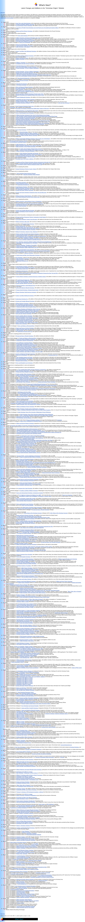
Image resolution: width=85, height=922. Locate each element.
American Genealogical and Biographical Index (20, 838)
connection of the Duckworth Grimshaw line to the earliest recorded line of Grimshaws (37, 388)
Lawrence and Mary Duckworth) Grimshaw (25, 840)
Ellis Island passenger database (34, 834)
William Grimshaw (20, 881)
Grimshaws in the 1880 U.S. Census (24, 823)
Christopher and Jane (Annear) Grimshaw (25, 63)
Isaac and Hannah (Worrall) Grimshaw (25, 499)
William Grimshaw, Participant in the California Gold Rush (28, 145)
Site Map (62, 757)
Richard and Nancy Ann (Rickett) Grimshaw (26, 541)
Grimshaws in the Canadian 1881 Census (25, 777)
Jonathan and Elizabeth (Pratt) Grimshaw (25, 827)
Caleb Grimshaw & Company (22, 643)
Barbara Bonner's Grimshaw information (25, 535)
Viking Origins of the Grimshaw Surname (33, 513)
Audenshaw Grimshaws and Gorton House (26, 442)
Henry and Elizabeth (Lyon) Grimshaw (24, 316)
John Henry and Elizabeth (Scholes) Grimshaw (26, 67)
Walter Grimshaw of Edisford (23, 540)
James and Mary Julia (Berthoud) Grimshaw (26, 611)
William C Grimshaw (20, 62)
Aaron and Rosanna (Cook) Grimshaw (24, 759)
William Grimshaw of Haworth (23, 398)
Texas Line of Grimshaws (24, 42)
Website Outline (20, 903)
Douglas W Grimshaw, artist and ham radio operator (27, 228)
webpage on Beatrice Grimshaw (26, 237)
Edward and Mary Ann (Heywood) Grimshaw (25, 117)
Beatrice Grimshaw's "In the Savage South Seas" (27, 318)
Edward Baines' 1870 (25, 436)
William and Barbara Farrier (22, 58)
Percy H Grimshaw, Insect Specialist (26, 393)
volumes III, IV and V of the (32, 435)
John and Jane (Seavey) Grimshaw (23, 313)
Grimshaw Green (24, 730)
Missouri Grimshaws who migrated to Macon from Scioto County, (30, 95)
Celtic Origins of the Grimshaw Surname (59, 513)
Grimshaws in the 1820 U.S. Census (25, 683)
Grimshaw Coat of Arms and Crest (24, 895)
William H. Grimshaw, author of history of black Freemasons (29, 775)
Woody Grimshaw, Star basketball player (29, 394)
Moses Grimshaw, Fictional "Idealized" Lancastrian (27, 900)
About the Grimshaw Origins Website (31, 174)
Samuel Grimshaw (20, 700)
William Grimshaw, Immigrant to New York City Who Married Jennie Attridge (33, 115)
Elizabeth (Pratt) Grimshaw (28, 223)
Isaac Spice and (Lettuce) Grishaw (24, 572)
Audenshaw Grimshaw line (23, 184)
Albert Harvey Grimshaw (26, 568)
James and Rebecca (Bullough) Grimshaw (25, 118)
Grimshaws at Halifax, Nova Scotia (31, 473)
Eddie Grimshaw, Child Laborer (23, 46)
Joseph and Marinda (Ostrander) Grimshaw (25, 353)
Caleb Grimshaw (19, 330)
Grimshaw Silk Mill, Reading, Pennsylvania (26, 633)
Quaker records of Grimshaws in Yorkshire (25, 628)
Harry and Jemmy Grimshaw (22, 258)
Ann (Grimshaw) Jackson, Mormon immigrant (26, 156)
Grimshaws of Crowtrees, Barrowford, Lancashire (29, 817)
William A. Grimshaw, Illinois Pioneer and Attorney (28, 667)
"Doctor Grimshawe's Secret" (17, 662)
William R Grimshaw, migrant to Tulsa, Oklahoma (26, 231)
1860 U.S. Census (20, 721)
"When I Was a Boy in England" (23, 785)
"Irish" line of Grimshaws (23, 282)
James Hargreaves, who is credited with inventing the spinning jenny (31, 236)
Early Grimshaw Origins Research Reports (26, 173)
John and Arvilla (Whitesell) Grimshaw (24, 41)
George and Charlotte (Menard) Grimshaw (25, 210)
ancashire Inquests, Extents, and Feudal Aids (33, 438)
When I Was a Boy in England (74, 591)
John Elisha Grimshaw (21, 182)
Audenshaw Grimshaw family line (24, 331)
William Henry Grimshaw (21, 323)
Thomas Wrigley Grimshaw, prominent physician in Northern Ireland (31, 276)
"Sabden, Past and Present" (22, 380)
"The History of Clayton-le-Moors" (24, 533)
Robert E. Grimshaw (20, 740)
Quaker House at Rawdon (23, 582)
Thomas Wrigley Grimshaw (22, 561)
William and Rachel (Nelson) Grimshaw (25, 423)
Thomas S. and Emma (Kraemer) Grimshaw (26, 732)
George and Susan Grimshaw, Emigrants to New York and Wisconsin (31, 192)
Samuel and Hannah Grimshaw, (29, 570)
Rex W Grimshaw (20, 251)
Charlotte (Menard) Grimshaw (22, 812)
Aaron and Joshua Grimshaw (26, 622)
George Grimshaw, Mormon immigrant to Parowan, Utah (32, 163)
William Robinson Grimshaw (22, 303)
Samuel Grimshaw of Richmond (27, 480)
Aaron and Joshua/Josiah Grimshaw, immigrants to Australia (29, 492)
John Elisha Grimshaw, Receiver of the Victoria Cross (27, 197)
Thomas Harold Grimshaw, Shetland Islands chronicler (29, 452)
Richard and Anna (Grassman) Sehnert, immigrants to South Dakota (31, 217)
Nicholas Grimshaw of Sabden (23, 634)
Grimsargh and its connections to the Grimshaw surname (28, 433)
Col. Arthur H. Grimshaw (23, 718)
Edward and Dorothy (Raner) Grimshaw (46, 381)
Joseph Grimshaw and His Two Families (26, 839)
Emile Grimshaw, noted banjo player (24, 485)
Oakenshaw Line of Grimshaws (19, 868)
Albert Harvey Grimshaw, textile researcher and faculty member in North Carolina (34, 546)
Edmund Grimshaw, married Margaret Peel (25, 285)
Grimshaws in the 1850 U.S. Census (25, 678)
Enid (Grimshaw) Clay (21, 65)
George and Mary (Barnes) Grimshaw (24, 283)
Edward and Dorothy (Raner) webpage (18, 584)
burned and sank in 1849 (45, 724)
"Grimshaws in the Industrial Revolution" (25, 890)
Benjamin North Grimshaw (22, 360)
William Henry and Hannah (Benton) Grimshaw (26, 73)
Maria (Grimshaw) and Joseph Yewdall (24, 607)
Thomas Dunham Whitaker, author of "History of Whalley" (29, 430)
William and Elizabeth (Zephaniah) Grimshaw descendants (44, 385)
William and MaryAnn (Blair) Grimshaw (25, 551)
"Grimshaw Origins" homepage (27, 443)
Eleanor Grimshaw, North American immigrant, (26, 292)
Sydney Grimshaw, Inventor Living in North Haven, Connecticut (30, 408)
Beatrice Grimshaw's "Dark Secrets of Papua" (26, 450)
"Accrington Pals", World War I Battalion (31, 532)
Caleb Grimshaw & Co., (21, 144)
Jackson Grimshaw (20, 666)
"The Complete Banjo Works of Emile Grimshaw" (27, 429)
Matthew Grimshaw (20, 59)
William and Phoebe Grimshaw (23, 675)
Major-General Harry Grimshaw (27, 378)
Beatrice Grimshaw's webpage (18, 652)
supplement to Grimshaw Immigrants (19, 807)
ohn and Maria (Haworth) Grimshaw (30, 576)
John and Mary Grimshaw (22, 816)
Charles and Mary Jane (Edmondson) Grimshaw (30, 520)
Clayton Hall (18, 446)
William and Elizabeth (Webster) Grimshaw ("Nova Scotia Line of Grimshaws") (33, 138)
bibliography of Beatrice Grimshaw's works (30, 653)
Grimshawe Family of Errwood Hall (25, 786)
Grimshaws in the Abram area (22, 448)
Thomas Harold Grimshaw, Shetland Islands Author (27, 290)
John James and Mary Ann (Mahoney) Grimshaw (27, 349)
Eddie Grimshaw (20, 259)
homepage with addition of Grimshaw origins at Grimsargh (23, 403)
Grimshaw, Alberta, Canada (23, 601)
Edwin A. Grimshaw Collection (26, 813)
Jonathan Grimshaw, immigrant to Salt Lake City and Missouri (29, 203)
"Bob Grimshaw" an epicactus (22, 620)
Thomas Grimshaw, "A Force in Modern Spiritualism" (27, 68)
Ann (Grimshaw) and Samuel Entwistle (24, 304)
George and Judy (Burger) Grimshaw (24, 246)
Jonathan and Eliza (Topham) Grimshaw (25, 55)
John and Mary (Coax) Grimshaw (23, 381)
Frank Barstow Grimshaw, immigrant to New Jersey (27, 310)
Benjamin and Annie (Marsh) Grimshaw (28, 133)
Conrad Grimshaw (20, 661)
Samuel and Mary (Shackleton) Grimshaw (29, 698)
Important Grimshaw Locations (21, 543)
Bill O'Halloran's (50, 804)
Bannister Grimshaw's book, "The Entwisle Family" (27, 779)
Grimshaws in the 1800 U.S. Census (24, 681)
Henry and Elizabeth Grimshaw (23, 556)
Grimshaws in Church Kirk (26, 637)
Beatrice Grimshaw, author (22, 460)
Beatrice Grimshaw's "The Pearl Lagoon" (29, 377)
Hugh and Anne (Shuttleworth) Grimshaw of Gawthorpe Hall (30, 573)
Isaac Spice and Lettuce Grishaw (24, 579)
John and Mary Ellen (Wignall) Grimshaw (25, 690)
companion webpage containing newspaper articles (56, 713)
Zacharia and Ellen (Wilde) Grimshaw (24, 281)
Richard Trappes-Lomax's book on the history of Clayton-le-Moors (36, 703)
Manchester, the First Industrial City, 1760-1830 (26, 243)
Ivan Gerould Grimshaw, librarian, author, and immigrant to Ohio (30, 591)
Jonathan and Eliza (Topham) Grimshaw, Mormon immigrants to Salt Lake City (33, 162)
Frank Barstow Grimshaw (21, 186)
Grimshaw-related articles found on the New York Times (28, 441)
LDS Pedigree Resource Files (23, 719)
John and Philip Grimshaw (27, 559)
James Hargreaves (15, 889)
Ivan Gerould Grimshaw (21, 359)
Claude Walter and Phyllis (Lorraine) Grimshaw (26, 345)
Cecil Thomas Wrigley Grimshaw (23, 751)
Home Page (2, 12)
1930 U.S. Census (20, 722)
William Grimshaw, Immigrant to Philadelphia (26, 795)
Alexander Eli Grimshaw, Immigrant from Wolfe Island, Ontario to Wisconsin (32, 108)
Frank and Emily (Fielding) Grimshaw (24, 45)
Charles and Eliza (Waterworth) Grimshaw (25, 472)
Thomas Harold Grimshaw (21, 235)
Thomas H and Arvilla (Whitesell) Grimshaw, (26, 581)
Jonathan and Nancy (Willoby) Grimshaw (25, 91)
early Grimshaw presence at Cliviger (24, 357)
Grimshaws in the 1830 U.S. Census (25, 682)
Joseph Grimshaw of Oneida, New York (25, 600)
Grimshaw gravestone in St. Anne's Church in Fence (42, 877)
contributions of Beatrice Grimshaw (31, 238)
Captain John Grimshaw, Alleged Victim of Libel (30, 148)
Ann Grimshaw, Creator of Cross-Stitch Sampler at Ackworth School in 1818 (33, 517)
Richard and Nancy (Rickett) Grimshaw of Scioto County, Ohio (29, 93)
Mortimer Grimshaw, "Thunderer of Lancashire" (26, 245)
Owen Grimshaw (19, 89)
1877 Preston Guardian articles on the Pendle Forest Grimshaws (31, 431)
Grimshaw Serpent (21, 891)
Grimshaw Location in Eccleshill (43, 872)
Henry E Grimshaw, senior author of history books (27, 322)
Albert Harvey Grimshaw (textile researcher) (32, 507)
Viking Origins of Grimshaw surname (18, 842)
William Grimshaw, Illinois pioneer (24, 659)
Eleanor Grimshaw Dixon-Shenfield (24, 554)
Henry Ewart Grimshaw (21, 129)
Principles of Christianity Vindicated (33, 749)
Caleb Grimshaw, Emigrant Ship (25, 806)
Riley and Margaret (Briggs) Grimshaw (24, 87)
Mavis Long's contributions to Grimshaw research (31, 421)
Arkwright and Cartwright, (21, 888)
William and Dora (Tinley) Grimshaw (24, 39)
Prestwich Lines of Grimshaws (24, 90)
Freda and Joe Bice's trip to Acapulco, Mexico (26, 306)
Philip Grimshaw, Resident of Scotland (24, 320)
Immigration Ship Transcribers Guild (24, 461)
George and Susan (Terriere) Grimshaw (24, 190)
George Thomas (34, 844)
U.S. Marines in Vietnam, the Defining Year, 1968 (30, 495)
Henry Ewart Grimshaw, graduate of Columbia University (28, 239)
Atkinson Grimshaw (28, 253)
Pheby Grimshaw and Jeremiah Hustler (25, 733)
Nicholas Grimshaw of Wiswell (23, 102)
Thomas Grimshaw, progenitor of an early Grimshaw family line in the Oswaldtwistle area (35, 462)
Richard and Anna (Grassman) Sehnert (19, 141)
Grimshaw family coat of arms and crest (24, 227)
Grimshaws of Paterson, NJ (23, 762)
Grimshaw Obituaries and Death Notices (25, 695)
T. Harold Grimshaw (20, 855)
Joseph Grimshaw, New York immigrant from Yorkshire (28, 404)
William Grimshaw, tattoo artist (22, 221)
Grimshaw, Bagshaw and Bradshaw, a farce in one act (28, 309)
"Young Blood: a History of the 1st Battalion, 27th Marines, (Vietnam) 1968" (34, 496)
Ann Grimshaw (19, 257)
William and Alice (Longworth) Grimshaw (30, 571)
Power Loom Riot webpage (27, 505)
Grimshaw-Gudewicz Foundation (24, 565)
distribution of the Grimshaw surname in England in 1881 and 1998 (31, 550)
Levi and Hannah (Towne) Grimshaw (24, 25)
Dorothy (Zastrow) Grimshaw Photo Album (25, 350)
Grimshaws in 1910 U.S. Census (23, 684)
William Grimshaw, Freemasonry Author (24, 188)
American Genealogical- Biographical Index (37, 867)
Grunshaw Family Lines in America (25, 603)
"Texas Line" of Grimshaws (24, 851)
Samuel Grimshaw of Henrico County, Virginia (26, 169)
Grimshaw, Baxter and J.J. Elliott (23, 471)
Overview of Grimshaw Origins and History (44, 757)
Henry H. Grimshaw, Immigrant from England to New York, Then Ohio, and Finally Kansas (39, 590)
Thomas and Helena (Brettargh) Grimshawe (25, 339)
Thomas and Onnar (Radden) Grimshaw (25, 371)
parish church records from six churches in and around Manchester (35, 250)
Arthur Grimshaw (22, 887)
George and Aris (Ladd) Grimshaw (24, 347)
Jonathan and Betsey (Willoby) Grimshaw (25, 24)
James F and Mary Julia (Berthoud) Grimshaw (26, 51)
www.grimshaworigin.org (66, 744)
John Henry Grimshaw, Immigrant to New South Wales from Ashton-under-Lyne (33, 74)
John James (21, 844)
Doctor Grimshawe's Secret (22, 798)
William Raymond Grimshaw (22, 80)
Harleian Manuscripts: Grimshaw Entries (25, 894)
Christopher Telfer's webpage (17, 873)
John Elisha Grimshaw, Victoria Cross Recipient (26, 219)
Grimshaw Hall (20, 711)
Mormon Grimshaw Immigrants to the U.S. (25, 778)
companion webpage (42, 615)
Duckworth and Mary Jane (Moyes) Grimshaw (27, 789)
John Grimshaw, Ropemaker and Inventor (29, 153)
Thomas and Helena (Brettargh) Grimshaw (25, 267)
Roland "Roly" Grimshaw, (22, 853)
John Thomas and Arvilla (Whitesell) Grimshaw (30, 649)
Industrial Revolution (42, 880)
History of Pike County (77, 667)
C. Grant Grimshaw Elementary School (25, 692)
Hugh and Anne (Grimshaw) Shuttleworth (26, 801)
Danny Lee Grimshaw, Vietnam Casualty (24, 646)
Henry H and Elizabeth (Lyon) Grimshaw (25, 113)
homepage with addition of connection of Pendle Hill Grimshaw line (25, 425)
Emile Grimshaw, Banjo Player (22, 370)
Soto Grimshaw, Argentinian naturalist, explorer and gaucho (33, 395)
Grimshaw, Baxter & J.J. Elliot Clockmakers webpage (28, 610)
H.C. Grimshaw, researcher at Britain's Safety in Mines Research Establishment (33, 241)
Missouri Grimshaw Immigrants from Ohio (44, 526)
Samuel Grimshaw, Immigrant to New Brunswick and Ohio (29, 348)
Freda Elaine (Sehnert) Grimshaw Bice (24, 340)
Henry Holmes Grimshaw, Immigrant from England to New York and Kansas (32, 123)
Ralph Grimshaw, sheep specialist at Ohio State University (33, 592)
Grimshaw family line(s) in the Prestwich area (28, 387)
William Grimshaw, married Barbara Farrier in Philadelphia (29, 201)
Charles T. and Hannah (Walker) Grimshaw (25, 723)
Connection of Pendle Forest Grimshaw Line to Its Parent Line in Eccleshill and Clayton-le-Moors (37, 27)
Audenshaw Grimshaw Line (22, 260)
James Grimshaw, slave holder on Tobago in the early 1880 (29, 351)
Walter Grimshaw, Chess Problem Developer (26, 146)
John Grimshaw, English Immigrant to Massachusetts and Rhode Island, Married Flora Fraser (36, 116)
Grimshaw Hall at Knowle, (22, 396)
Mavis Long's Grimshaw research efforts (25, 439)
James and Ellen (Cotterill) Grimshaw (30, 708)
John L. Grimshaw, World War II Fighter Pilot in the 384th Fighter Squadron (34, 410)
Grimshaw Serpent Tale (23, 268)
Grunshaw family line (53, 355)
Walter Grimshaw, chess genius (27, 640)
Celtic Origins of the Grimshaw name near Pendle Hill (29, 516)
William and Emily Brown (21, 100)
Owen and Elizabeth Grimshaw (27, 459)
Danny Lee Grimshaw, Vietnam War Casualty (26, 605)
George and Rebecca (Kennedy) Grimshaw (29, 630)
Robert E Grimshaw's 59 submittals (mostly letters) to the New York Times (36, 440)
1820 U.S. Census (20, 715)
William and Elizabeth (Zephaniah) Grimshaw (26, 544)
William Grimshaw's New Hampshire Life (25, 862)
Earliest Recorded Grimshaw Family (24, 621)
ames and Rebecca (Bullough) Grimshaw (26, 647)
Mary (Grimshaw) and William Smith (24, 464)
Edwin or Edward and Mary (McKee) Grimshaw (30, 457)
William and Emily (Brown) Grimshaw (24, 31)
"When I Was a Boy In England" (36, 599)
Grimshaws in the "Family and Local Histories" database (32, 676)
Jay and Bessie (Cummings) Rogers (18, 142)
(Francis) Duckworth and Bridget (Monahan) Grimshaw (28, 811)
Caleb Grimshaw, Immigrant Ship (25, 319)
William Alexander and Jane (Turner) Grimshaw (27, 761)
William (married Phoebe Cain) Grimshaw (68, 559)
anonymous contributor (31, 833)
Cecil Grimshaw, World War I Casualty (24, 713)
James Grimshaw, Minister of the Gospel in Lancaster (31, 149)
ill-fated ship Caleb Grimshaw (61, 612)
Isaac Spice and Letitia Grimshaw (23, 23)
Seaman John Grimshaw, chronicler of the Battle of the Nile (29, 616)
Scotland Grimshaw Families (22, 548)
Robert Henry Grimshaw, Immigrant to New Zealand (27, 121)
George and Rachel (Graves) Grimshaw (24, 515)
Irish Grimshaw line (22, 883)
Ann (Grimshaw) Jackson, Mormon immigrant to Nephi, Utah (29, 164)
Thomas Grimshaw (21, 673)
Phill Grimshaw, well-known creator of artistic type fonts (32, 636)
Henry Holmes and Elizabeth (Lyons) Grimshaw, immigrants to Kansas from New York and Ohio (37, 273)
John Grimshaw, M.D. (24, 657)
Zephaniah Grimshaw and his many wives (25, 155)
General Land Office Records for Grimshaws (41, 753)
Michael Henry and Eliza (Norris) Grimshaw (26, 346)
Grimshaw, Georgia (21, 788)
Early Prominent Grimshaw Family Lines (25, 106)
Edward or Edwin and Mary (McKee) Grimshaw (27, 135)
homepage (59, 420)
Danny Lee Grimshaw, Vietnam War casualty (25, 498)
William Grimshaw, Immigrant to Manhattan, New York (28, 37)
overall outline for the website (6, 17)
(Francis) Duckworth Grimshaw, (33, 466)
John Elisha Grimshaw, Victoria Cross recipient (26, 444)
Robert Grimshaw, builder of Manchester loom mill (27, 247)
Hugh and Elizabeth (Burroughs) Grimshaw (25, 802)
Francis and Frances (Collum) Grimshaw (25, 328)
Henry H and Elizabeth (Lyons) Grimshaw (25, 249)
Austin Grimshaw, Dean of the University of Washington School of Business (34, 412)
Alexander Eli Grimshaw (21, 83)
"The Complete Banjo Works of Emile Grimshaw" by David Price (32, 369)
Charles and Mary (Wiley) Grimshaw (24, 737)
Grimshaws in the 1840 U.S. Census (25, 677)
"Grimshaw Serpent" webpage (35, 860)
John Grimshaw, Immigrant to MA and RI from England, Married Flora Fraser (33, 120)
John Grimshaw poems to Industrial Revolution (25, 886)
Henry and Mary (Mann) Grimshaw (24, 500)
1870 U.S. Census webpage (17, 726)
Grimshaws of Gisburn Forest (24, 742)
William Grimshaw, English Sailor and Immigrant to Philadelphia (30, 124)
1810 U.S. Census (20, 714)
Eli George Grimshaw (21, 84)
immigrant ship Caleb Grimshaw (25, 488)
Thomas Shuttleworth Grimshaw (23, 97)
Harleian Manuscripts (20, 226)
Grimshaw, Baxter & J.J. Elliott (26, 656)
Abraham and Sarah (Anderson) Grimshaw (25, 40)
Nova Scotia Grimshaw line (24, 78)
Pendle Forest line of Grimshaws (45, 876)
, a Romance (29, 671)
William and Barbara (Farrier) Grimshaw (24, 211)
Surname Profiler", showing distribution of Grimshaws (28, 455)
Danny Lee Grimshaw (67, 495)
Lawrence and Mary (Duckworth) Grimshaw (36, 467)
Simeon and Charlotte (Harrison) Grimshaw (25, 229)
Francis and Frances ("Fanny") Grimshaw (29, 654)
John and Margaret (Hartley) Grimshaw (24, 699)
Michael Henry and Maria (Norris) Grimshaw (26, 845)
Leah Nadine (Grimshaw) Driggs (23, 644)
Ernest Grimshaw (24, 132)
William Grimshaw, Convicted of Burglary (25, 151)
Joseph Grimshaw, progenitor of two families (25, 312)
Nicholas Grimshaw (74, 747)
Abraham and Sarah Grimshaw (27, 588)
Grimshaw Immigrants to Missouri (27, 529)
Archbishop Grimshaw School (22, 783)
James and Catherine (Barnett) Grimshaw (25, 287)
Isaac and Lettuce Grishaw (26, 625)
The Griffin (35, 843)
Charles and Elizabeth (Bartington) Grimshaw (26, 613)
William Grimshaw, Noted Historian (23, 195)
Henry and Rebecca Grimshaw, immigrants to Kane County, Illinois (34, 597)
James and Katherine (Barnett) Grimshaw (26, 560)
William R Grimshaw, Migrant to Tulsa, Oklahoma (27, 311)
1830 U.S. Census (20, 717)
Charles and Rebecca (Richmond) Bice (27, 338)
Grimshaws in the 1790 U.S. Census (24, 680)
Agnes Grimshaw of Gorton (22, 183)
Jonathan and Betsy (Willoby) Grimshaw (29, 490)
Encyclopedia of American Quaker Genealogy (26, 563)
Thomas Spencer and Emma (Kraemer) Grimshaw (31, 477)
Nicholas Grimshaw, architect (26, 639)
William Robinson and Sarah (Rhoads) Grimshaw (27, 379)
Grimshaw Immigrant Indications (23, 119)
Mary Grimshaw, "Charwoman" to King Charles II (27, 773)
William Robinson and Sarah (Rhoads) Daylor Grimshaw (29, 769)
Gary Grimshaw (25, 831)
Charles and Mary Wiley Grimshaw (23, 374)
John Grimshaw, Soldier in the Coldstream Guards (27, 869)
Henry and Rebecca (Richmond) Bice (26, 325)
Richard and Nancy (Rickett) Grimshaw (24, 72)
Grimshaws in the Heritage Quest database (27, 655)
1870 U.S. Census (28, 794)
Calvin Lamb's (42, 804)
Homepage (12, 107)
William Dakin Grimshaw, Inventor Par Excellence (31, 154)
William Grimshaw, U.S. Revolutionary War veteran (27, 110)
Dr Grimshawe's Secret (22, 671)
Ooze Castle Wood (21, 892)
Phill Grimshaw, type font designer (24, 417)
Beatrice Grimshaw (21, 594)
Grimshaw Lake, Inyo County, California (24, 158)
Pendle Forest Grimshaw (46, 874)
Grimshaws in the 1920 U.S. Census (24, 771)
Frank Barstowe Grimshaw (22, 266)
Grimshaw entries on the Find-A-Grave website (30, 483)
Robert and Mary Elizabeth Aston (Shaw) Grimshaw (27, 234)
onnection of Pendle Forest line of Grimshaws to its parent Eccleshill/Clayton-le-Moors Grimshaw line (39, 432)
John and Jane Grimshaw (63, 102)
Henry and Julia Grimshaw (26, 482)
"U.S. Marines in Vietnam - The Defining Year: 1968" (31, 648)
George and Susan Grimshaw (22, 781)
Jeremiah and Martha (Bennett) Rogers (24, 305)
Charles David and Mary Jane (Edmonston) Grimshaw (28, 255)
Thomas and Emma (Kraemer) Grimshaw (26, 518)
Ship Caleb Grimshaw (23, 35)
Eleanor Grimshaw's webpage (33, 420)
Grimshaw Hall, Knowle (22, 734)
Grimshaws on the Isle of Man (24, 392)
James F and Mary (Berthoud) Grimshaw (25, 295)
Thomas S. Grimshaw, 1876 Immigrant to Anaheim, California (29, 792)
